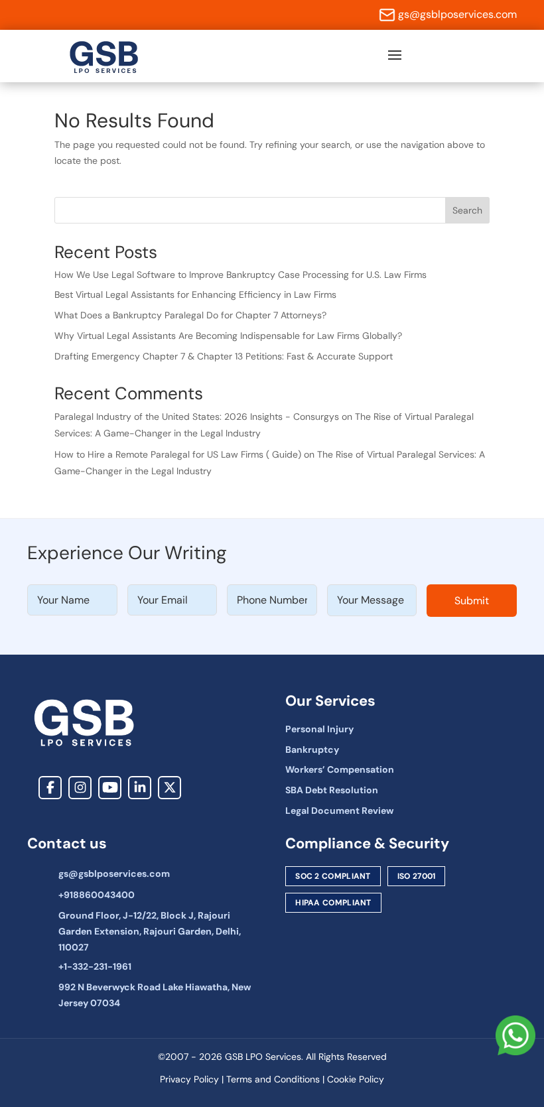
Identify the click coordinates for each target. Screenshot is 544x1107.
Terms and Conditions (273, 1079)
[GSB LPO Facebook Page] (50, 787)
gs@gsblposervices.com (457, 14)
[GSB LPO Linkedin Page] (139, 787)
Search (467, 210)
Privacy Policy (189, 1079)
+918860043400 (96, 895)
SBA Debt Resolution (331, 790)
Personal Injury (319, 729)
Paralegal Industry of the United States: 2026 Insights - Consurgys (196, 417)
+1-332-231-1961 (94, 966)
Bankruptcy (312, 749)
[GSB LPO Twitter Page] (169, 787)
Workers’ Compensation (339, 769)
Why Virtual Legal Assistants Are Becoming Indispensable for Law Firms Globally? (228, 336)
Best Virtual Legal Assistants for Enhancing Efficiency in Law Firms (195, 294)
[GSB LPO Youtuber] (109, 787)
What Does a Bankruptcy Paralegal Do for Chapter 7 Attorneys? (190, 315)
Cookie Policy (355, 1079)
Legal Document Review (339, 810)
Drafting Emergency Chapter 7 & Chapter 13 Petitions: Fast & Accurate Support (223, 356)
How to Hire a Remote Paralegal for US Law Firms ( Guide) (177, 454)
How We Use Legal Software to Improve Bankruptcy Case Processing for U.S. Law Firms (240, 275)
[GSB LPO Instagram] (80, 787)
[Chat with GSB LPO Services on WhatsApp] (515, 1036)
